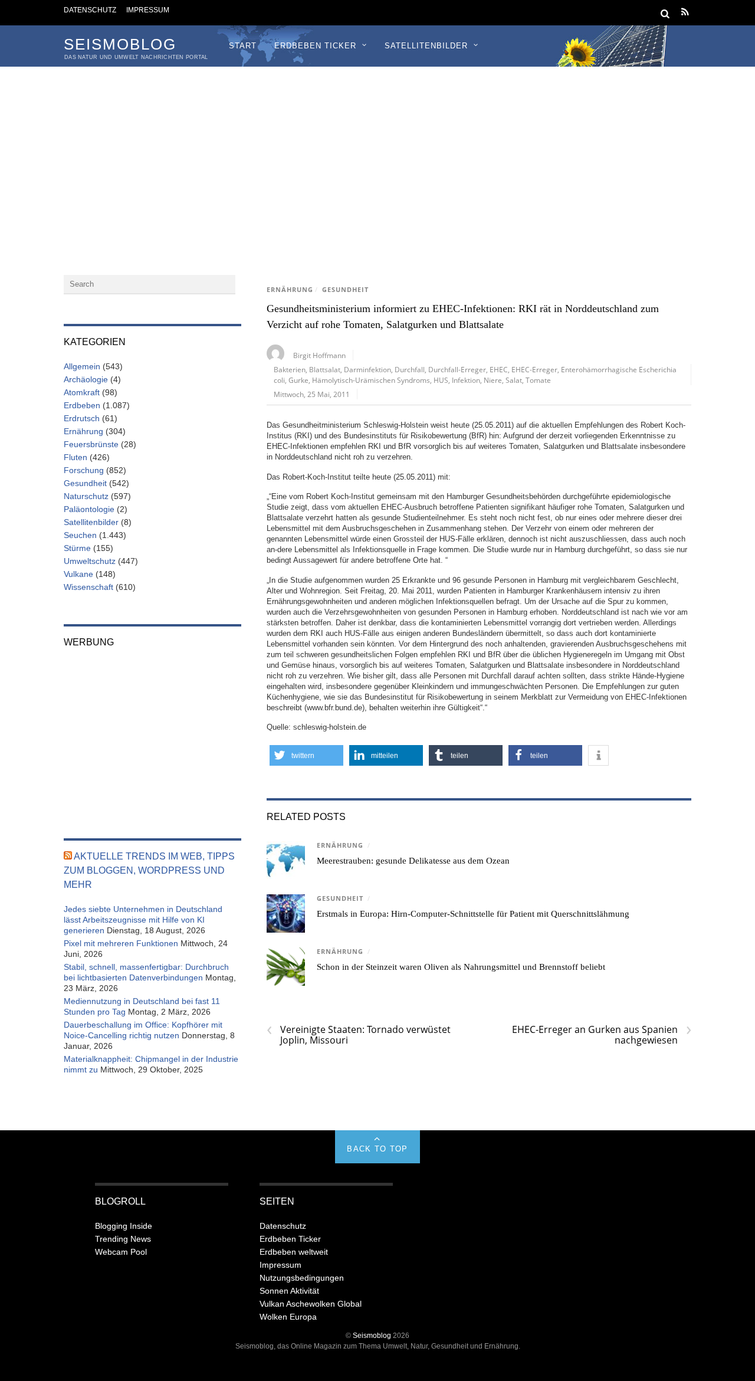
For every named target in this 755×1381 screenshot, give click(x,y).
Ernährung (290, 290)
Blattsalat (324, 369)
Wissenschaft (88, 587)
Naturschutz (86, 496)
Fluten (75, 457)
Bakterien (290, 369)
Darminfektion (367, 369)
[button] (306, 755)
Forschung (84, 470)
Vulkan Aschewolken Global (311, 1303)
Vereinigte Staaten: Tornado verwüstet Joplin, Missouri (359, 1034)
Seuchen (80, 535)
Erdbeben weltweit (294, 1252)
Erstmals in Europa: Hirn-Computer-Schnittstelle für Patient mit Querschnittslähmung (473, 914)
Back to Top (377, 1148)
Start (243, 45)
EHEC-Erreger (534, 369)
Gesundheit (345, 290)
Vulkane (78, 574)
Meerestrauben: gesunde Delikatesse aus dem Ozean (413, 860)
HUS (441, 380)
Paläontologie (89, 509)
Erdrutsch (82, 418)
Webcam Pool (121, 1252)
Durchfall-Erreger (457, 369)
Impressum (147, 10)
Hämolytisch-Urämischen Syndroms (371, 380)
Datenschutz (90, 10)
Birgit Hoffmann (319, 355)
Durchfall (410, 369)
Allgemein (82, 366)
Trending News (123, 1239)
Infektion (466, 380)
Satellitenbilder (426, 45)
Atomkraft (82, 392)
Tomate (538, 380)
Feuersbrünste (91, 444)
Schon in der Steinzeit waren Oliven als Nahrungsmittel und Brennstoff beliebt (461, 967)
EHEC (499, 369)
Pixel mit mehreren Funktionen (121, 943)
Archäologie (86, 379)
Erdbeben (82, 405)
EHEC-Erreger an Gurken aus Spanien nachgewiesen (601, 1034)
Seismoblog (372, 1335)
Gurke (298, 380)
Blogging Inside (123, 1226)
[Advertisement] (377, 155)
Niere (493, 380)
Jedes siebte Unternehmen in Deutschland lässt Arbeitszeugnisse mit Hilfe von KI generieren (143, 919)
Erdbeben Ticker (315, 45)
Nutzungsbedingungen (302, 1277)
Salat (513, 380)
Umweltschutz (90, 561)
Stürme (77, 548)
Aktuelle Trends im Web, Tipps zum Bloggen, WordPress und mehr (149, 870)
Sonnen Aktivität (289, 1290)
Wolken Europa (288, 1316)
